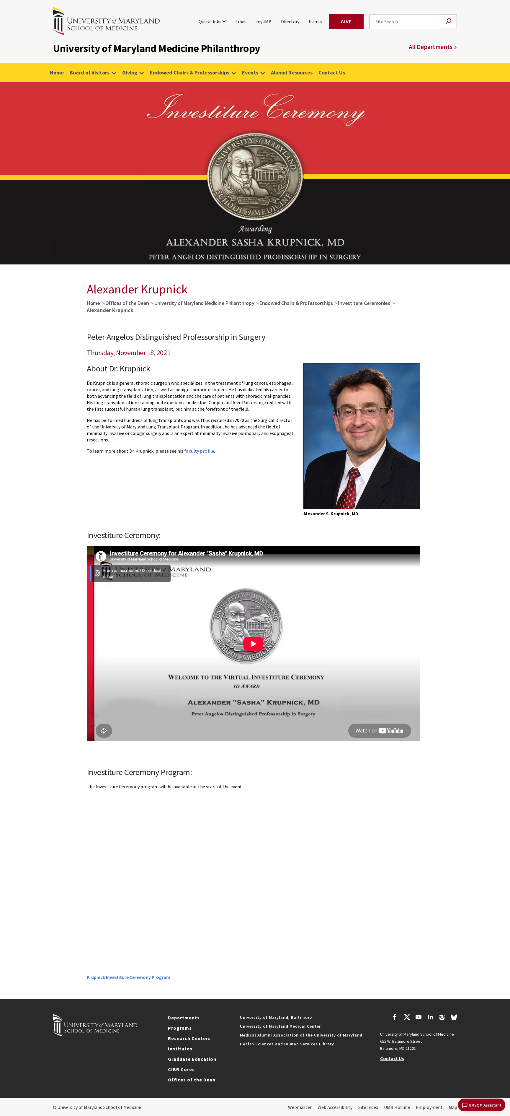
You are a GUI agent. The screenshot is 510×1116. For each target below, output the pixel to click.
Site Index (368, 1107)
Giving (129, 72)
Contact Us (331, 72)
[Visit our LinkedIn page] (430, 1018)
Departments (184, 1018)
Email (241, 22)
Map (453, 1107)
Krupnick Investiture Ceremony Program (128, 977)
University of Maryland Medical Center (280, 1026)
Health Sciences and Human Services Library (287, 1044)
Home (57, 72)
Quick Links (210, 22)
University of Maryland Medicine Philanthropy (204, 303)
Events (315, 22)
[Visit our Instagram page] (442, 1018)
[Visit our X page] (407, 1018)
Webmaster (300, 1107)
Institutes (180, 1049)
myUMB (264, 22)
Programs (180, 1028)
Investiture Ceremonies (364, 303)
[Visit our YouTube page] (418, 1018)
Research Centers (189, 1038)
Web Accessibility (335, 1107)
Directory (290, 22)
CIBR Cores (181, 1069)
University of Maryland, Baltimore (276, 1017)
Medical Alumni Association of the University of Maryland (301, 1035)
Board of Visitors (89, 72)
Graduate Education (192, 1059)
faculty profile (199, 451)
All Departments (430, 47)
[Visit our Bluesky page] (454, 1019)
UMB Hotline (397, 1107)
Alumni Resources (292, 72)
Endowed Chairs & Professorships (189, 72)
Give (346, 22)
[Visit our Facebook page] (395, 1018)
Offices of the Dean (127, 303)
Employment (429, 1107)
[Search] (448, 21)
